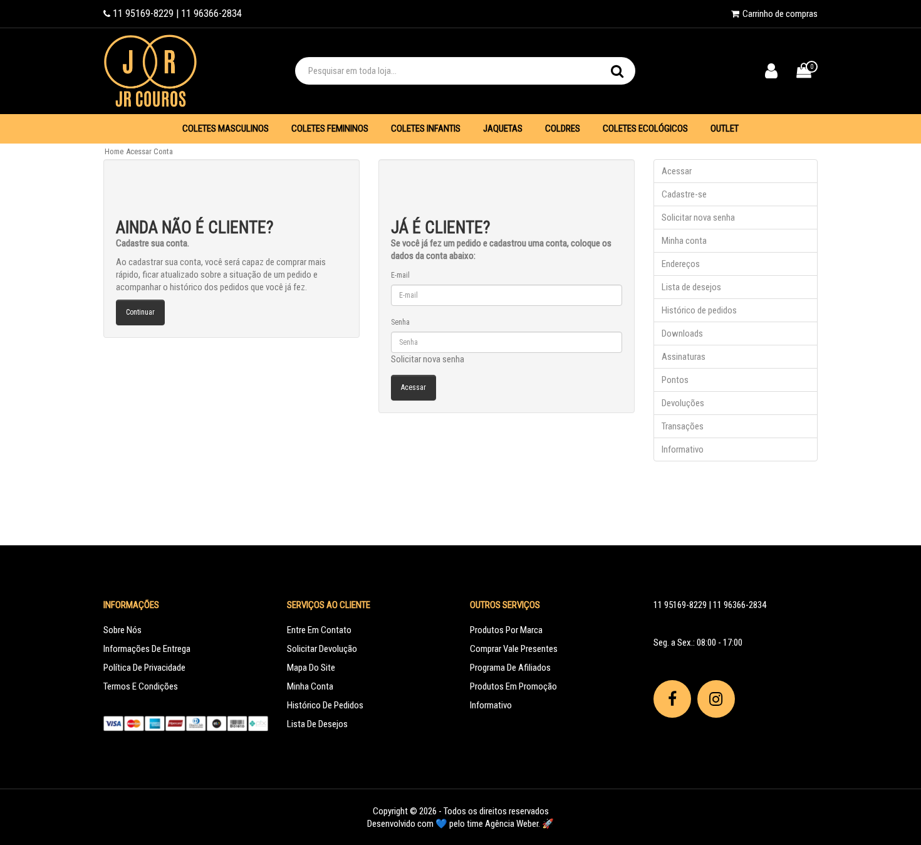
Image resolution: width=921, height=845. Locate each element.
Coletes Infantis (425, 128)
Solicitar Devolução (322, 648)
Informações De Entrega (146, 648)
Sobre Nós (122, 630)
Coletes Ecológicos (645, 128)
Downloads (682, 333)
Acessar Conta (149, 151)
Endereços (681, 264)
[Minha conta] (780, 74)
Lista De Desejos (317, 724)
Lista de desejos (691, 287)
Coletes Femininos (329, 128)
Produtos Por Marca (506, 630)
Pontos (675, 380)
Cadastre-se (684, 194)
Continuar (140, 312)
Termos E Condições (140, 686)
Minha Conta (310, 686)
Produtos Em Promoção (513, 686)
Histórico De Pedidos (325, 705)
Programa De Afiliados (510, 667)
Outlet (724, 128)
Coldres (562, 128)
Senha (400, 322)
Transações (683, 426)
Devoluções (683, 403)
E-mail (400, 275)
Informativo (683, 449)
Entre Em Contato (319, 630)
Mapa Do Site (311, 667)
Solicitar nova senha (427, 359)
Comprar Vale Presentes (514, 648)
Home (114, 151)
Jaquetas (503, 128)
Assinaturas (683, 356)
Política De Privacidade (144, 667)
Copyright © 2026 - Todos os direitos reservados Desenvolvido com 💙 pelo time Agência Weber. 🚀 (460, 817)
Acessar (677, 171)
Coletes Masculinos (225, 128)
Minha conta (684, 240)
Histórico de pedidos (699, 310)
